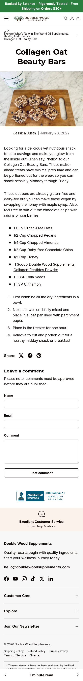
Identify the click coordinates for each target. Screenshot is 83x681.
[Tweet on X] (21, 355)
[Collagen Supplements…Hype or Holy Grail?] (77, 675)
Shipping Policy (14, 651)
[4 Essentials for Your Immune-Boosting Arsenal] (5, 675)
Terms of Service (15, 655)
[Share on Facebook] (30, 355)
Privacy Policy (59, 651)
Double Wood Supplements (32, 644)
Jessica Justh (24, 133)
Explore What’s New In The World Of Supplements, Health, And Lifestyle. (36, 35)
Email (8, 415)
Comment (11, 435)
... (5, 30)
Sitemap (35, 655)
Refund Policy (37, 651)
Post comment (41, 473)
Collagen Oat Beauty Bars (20, 39)
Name (8, 395)
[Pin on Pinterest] (38, 355)
